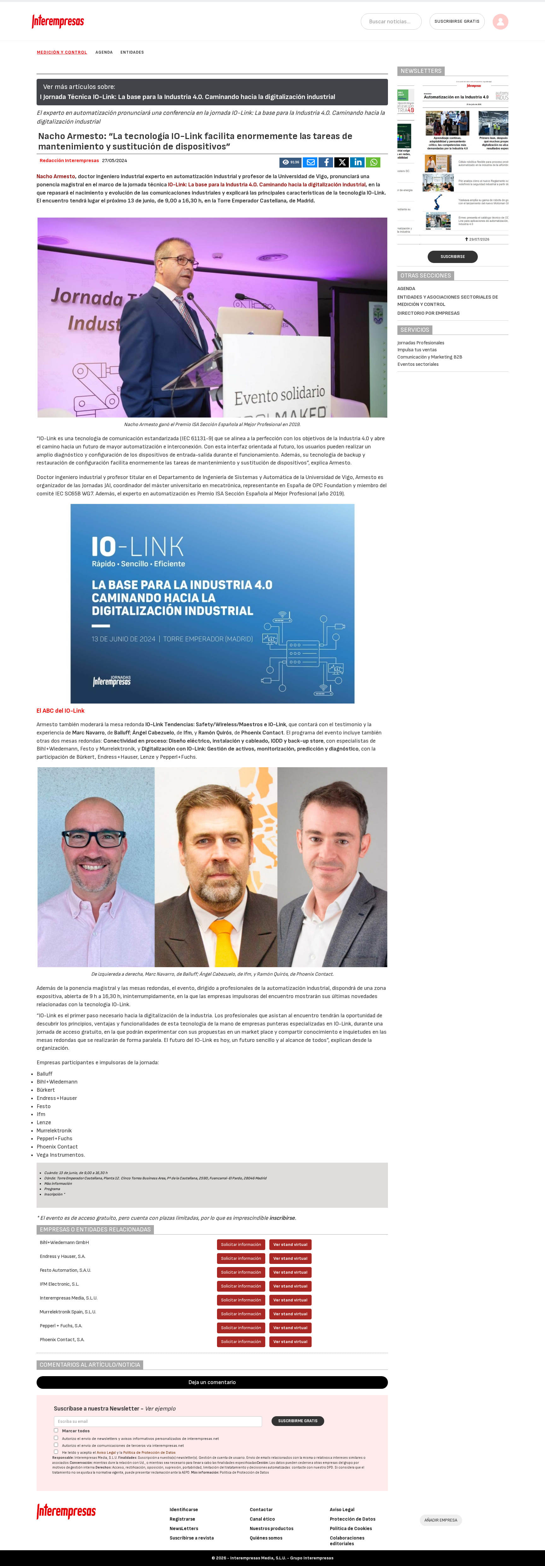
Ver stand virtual (290, 1244)
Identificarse (184, 1510)
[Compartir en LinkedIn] (357, 162)
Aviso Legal (106, 1452)
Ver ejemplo (160, 1408)
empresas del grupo (338, 1463)
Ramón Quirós (215, 732)
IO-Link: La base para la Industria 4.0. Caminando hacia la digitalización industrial (267, 184)
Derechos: (104, 1467)
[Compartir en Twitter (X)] (341, 162)
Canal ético (262, 1519)
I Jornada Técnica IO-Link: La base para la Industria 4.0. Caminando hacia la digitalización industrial (187, 97)
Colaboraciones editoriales (347, 1541)
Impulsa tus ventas (417, 350)
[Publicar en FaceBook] (326, 162)
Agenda (104, 52)
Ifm (188, 732)
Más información (58, 1183)
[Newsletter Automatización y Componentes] (452, 157)
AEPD (186, 1472)
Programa (52, 1189)
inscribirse (282, 1218)
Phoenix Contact (262, 732)
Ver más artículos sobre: (79, 87)
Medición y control (62, 52)
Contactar (261, 1510)
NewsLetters (184, 1529)
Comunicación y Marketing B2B (429, 357)
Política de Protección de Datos (149, 1452)
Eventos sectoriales (418, 364)
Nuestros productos (271, 1529)
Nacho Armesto (56, 176)
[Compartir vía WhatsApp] (373, 162)
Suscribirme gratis (298, 1420)
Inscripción (53, 1194)
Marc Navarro (88, 732)
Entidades (132, 52)
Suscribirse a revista (192, 1538)
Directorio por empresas (428, 313)
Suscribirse (453, 256)
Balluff (122, 732)
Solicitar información (241, 1244)
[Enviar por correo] (310, 162)
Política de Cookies (351, 1529)
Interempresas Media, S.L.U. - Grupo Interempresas (281, 1558)
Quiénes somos (266, 1538)
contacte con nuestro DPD (312, 1467)
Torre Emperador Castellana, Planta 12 (88, 1178)
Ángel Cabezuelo (153, 732)
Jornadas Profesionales (420, 343)
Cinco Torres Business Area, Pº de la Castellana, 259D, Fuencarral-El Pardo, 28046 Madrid (194, 1178)
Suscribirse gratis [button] (457, 21)
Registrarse (182, 1519)
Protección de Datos (352, 1519)
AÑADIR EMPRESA (441, 1520)
